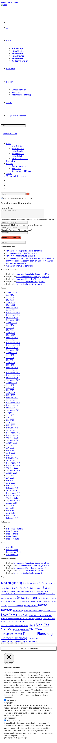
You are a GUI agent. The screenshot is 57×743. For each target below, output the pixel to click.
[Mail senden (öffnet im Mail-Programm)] (7, 27)
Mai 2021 (10, 450)
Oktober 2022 (12, 407)
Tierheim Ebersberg (38, 633)
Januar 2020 (11, 490)
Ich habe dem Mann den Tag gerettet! (22, 253)
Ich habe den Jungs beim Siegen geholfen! (24, 251)
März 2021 (10, 455)
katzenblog (18, 610)
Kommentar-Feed (13, 552)
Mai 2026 (10, 300)
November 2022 (13, 405)
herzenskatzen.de (44, 598)
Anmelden (10, 547)
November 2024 (13, 345)
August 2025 (11, 322)
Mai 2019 (10, 510)
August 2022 (11, 412)
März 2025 (10, 335)
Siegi (32, 625)
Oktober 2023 (12, 377)
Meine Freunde (18, 153)
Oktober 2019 (12, 498)
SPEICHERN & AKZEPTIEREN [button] (16, 738)
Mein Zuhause (18, 148)
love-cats (52, 611)
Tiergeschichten (11, 634)
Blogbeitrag (15, 583)
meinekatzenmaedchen (40, 615)
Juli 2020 (10, 475)
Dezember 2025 (13, 312)
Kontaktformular (19, 166)
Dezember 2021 (13, 433)
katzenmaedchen (32, 610)
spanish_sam (24, 630)
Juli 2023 (10, 385)
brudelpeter (27, 583)
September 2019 (13, 500)
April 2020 (10, 483)
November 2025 (13, 315)
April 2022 (10, 422)
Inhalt (9, 173)
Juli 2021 (10, 445)
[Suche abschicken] (28, 194)
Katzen (6, 609)
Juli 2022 (10, 415)
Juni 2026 (10, 297)
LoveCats (8, 614)
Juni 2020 (10, 478)
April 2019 (10, 513)
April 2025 (10, 332)
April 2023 (10, 392)
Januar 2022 (11, 430)
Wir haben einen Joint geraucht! (19, 266)
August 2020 (11, 473)
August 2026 (11, 292)
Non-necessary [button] (10, 718)
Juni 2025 (10, 327)
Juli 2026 (10, 295)
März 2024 (10, 365)
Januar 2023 (11, 400)
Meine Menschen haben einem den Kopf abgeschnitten (21, 618)
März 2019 (10, 515)
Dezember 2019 (13, 493)
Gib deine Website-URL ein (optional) (16, 230)
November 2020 (13, 465)
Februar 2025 (12, 337)
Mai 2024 (10, 360)
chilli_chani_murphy (8, 591)
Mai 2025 (10, 330)
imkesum (19, 606)
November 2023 (13, 375)
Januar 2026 (11, 310)
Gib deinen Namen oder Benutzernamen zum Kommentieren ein (27, 219)
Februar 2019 (12, 518)
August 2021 (11, 443)
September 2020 (13, 470)
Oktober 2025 (12, 317)
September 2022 (13, 410)
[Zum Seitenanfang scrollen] (2, 645)
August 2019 (11, 503)
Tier (31, 629)
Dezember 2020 (13, 463)
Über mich (10, 161)
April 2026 (10, 302)
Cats (46, 587)
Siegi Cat (7, 629)
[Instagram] (7, 22)
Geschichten (27, 597)
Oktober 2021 (12, 438)
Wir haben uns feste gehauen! (28, 641)
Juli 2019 (10, 505)
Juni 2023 (10, 387)
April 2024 (10, 362)
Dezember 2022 (13, 402)
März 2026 (10, 305)
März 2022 (10, 425)
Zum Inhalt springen (9, 2)
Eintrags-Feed (12, 549)
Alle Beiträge (17, 146)
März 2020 (10, 485)
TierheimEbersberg (14, 638)
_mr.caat (41, 641)
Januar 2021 (11, 460)
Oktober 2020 (12, 468)
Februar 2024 (12, 367)
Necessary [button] (8, 697)
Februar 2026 (12, 307)
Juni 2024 (10, 357)
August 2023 (11, 382)
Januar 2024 (11, 370)
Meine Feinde (17, 156)
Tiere (38, 629)
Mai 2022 (10, 420)
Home (8, 143)
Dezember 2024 (13, 342)
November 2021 (13, 435)
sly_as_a (16, 630)
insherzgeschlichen (31, 606)
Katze (42, 604)
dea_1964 (13, 594)
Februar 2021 (12, 458)
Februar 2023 (12, 397)
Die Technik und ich (20, 158)
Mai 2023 (10, 390)
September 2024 (13, 350)
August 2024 (11, 352)
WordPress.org (12, 554)
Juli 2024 (10, 355)
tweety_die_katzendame (10, 641)
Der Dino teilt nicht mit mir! (26, 594)
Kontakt (9, 163)
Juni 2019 (10, 508)
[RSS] (7, 25)
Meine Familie (17, 151)
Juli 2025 (10, 325)
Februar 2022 (12, 427)
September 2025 (13, 320)
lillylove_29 (44, 611)
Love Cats (22, 615)
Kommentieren (7, 208)
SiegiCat (42, 624)
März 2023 (10, 395)
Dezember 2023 (13, 372)
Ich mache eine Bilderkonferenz (26, 601)
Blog (4, 583)
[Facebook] (7, 20)
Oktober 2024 (12, 347)
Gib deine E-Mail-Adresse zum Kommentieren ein (21, 225)
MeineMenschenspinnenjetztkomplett (14, 626)
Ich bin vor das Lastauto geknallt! (20, 256)
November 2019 (13, 495)
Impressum (16, 168)
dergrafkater (40, 594)
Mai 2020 (10, 480)
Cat (35, 582)
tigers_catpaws (33, 638)
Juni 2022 (10, 417)
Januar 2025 (11, 340)
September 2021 (13, 440)
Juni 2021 (10, 448)
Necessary (11, 700)
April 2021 (10, 453)
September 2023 (13, 380)
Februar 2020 (12, 488)
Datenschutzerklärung (21, 171)
